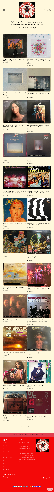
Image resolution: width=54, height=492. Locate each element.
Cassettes (5, 448)
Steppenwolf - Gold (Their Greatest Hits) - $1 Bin (38, 353)
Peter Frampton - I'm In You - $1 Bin (13, 385)
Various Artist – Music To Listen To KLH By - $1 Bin (13, 60)
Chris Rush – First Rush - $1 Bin (12, 255)
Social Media (6, 469)
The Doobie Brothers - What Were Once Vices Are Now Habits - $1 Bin (14, 191)
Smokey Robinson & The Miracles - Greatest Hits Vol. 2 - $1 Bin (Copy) (37, 320)
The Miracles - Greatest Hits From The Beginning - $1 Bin (14, 353)
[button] (4, 10)
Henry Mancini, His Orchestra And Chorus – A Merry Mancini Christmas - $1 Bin (39, 61)
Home (4, 466)
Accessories (6, 454)
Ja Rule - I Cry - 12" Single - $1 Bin (36, 416)
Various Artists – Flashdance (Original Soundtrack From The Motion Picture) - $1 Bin (38, 127)
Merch (4, 460)
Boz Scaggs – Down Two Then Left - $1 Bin (38, 94)
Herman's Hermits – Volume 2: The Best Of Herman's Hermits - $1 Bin (38, 191)
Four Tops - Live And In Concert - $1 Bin (38, 288)
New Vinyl (5, 445)
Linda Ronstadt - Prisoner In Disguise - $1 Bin (38, 159)
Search (5, 463)
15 (32, 426)
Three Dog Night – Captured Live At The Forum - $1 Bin (38, 256)
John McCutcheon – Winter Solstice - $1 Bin (14, 93)
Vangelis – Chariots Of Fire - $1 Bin (13, 159)
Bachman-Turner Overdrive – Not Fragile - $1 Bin (15, 416)
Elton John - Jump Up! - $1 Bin (35, 385)
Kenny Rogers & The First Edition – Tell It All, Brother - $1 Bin (38, 223)
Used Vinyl (5, 442)
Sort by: (29, 31)
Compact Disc (6, 451)
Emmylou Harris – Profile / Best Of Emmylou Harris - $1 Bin (13, 125)
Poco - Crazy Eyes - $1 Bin (10, 320)
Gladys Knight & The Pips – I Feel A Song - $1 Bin (13, 288)
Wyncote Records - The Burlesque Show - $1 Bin (15, 224)
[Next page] (35, 426)
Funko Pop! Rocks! (7, 457)
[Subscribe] (25, 477)
